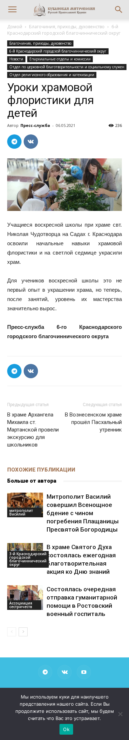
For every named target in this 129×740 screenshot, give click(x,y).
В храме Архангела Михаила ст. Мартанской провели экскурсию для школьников (33, 429)
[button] (119, 9)
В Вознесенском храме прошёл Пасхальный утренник (93, 422)
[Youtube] (84, 672)
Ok (66, 729)
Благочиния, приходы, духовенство (67, 27)
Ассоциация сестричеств (20, 605)
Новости (16, 58)
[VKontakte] (64, 672)
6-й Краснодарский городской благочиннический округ (63, 30)
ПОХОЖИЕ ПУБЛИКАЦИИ (41, 470)
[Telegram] (45, 672)
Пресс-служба (35, 125)
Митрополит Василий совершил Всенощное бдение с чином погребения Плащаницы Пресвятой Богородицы (83, 513)
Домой (14, 27)
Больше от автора (31, 481)
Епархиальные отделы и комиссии (60, 58)
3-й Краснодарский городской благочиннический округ (28, 559)
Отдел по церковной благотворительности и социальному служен (66, 66)
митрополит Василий (21, 512)
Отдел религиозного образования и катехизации (51, 74)
